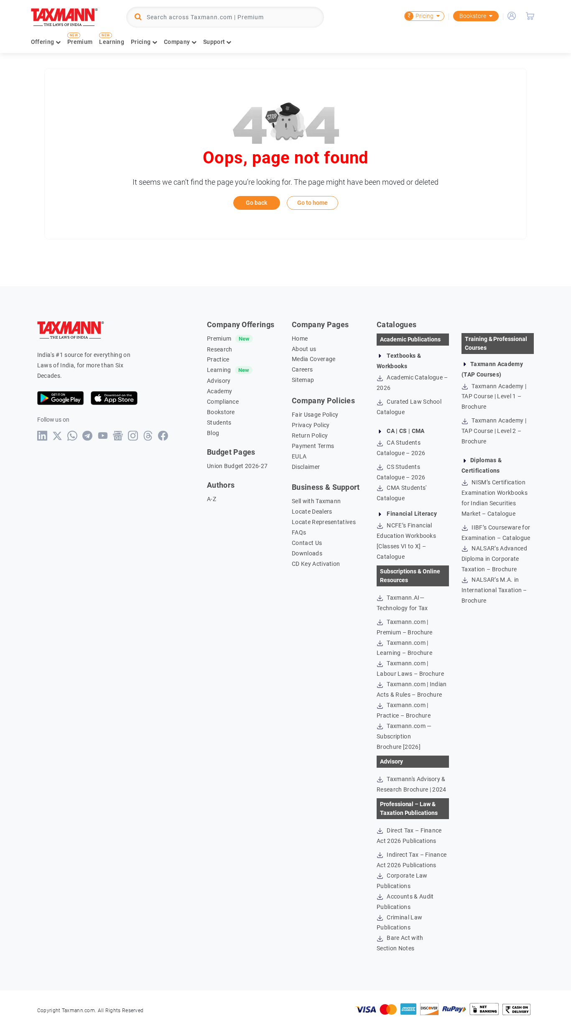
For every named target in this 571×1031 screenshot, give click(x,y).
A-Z (211, 499)
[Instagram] (133, 435)
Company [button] (177, 41)
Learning (111, 41)
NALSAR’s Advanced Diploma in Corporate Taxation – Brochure (494, 559)
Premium (79, 41)
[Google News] (118, 435)
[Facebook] (163, 435)
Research (219, 349)
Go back (256, 202)
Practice (218, 359)
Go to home (312, 202)
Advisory (219, 380)
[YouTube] (103, 435)
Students (219, 422)
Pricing (420, 16)
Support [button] (214, 41)
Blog (213, 433)
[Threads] (148, 435)
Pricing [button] (141, 41)
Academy (219, 391)
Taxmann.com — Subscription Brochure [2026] (404, 736)
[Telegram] (87, 435)
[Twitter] (57, 436)
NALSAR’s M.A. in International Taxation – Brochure (494, 590)
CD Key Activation (316, 563)
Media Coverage (313, 359)
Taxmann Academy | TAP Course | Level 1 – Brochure (493, 396)
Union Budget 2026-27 (237, 466)
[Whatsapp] (72, 435)
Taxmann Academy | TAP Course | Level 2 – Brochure (493, 431)
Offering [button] (43, 41)
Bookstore (472, 16)
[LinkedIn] (42, 435)
